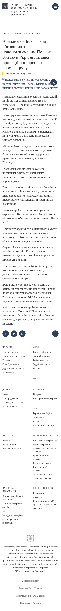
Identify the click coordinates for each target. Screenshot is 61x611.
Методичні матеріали (12, 515)
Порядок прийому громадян (42, 468)
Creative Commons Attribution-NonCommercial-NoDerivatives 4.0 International (30, 553)
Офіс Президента (10, 364)
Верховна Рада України (30, 588)
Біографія (37, 394)
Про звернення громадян (45, 440)
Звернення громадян (45, 435)
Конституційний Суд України (30, 595)
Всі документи (9, 406)
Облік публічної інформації (10, 521)
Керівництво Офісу (42, 413)
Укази (5, 394)
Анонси (6, 440)
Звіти (5, 511)
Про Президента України (45, 398)
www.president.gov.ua (16, 564)
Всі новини (8, 372)
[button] (14, 333)
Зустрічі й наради (41, 356)
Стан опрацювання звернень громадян (42, 476)
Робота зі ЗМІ (9, 444)
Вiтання (6, 360)
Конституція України (12, 402)
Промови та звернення (13, 356)
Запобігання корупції (43, 425)
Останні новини (34, 33)
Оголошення (39, 417)
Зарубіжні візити (41, 364)
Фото (36, 347)
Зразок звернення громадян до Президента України (45, 448)
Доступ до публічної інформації (12, 498)
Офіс (35, 408)
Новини (18, 33)
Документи (9, 389)
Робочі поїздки (40, 360)
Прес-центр (9, 435)
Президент (39, 389)
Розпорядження (10, 398)
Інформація (38, 492)
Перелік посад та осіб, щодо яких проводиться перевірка (44, 504)
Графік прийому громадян (41, 457)
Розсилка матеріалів (12, 448)
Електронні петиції (42, 462)
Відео (36, 378)
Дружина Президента (13, 368)
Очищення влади (43, 488)
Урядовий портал (30, 580)
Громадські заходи (42, 352)
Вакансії (37, 421)
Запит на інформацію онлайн (12, 505)
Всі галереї (38, 368)
